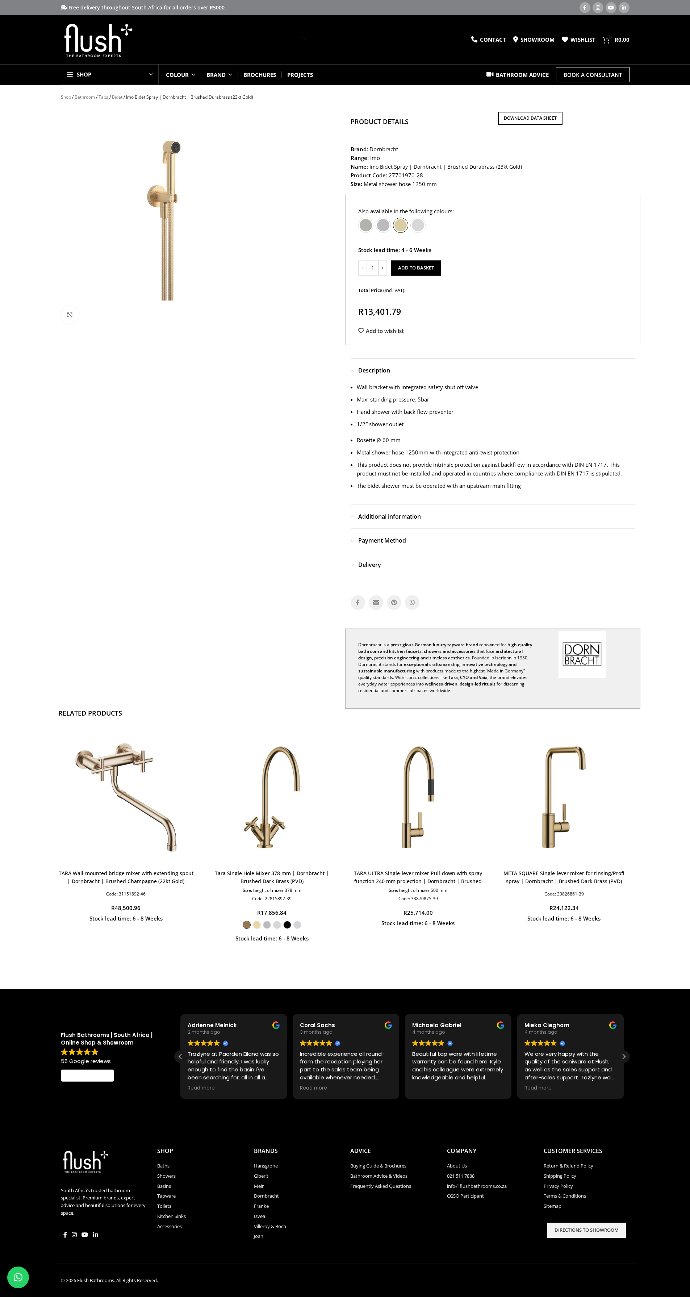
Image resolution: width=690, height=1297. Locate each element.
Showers (166, 1176)
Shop (66, 97)
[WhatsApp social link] (412, 602)
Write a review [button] (87, 1075)
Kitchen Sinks (171, 1216)
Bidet (117, 97)
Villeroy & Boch (270, 1226)
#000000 (287, 925)
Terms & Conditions (565, 1196)
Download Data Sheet (530, 118)
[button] (623, 1056)
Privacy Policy (558, 1186)
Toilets (164, 1206)
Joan (258, 1236)
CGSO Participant (465, 1196)
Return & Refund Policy (568, 1165)
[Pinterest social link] (394, 602)
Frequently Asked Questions (380, 1186)
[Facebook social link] (585, 7)
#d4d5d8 (297, 925)
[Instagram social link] (598, 7)
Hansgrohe (266, 1165)
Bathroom (85, 97)
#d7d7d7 (418, 225)
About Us (457, 1165)
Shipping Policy (560, 1176)
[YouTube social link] (611, 7)
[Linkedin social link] (624, 7)
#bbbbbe (383, 225)
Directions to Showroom (587, 1230)
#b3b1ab (366, 225)
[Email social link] (376, 602)
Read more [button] (201, 1088)
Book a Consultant (593, 74)
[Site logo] (98, 39)
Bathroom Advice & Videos (378, 1176)
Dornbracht (266, 1196)
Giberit (261, 1176)
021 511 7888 (460, 1176)
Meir (259, 1186)
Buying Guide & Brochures (378, 1165)
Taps (103, 97)
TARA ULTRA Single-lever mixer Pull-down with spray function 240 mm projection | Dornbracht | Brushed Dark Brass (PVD (418, 881)
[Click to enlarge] (70, 315)
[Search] (295, 40)
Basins (164, 1186)
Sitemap (552, 1206)
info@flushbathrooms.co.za (477, 1186)
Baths (163, 1165)
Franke (261, 1206)
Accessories (169, 1226)
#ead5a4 (256, 925)
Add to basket (416, 267)
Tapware (166, 1196)
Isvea (259, 1216)
